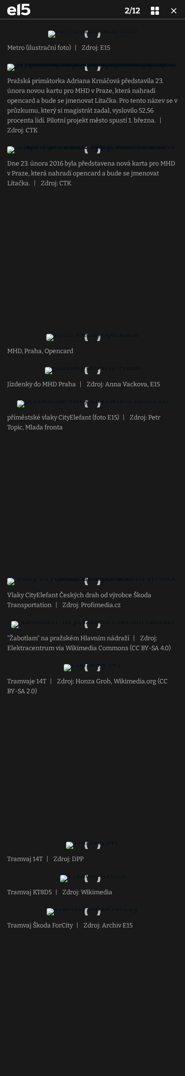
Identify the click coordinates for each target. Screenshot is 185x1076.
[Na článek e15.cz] (19, 9)
